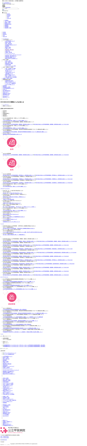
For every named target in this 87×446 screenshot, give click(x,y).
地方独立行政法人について (11, 44)
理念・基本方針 (8, 43)
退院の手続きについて (10, 74)
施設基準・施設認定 (9, 49)
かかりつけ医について (10, 84)
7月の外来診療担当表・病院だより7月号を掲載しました (15, 210)
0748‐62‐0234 (7, 7)
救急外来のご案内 (9, 63)
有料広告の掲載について (10, 57)
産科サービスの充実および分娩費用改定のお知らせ (14, 216)
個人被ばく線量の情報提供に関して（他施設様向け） (14, 234)
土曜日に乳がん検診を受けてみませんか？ (12, 203)
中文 (8, 17)
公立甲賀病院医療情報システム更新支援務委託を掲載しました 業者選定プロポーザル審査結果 (23, 316)
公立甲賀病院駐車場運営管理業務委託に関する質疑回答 (15, 309)
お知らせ (5, 89)
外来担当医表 (8, 64)
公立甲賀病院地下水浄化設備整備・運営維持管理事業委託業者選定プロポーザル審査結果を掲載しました (25, 131)
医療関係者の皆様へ (9, 80)
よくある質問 (6, 414)
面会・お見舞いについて (10, 75)
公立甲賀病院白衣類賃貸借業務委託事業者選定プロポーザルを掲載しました (19, 281)
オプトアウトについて (10, 53)
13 (6, 188)
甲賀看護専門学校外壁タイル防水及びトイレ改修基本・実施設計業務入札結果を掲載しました (23, 331)
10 (3, 188)
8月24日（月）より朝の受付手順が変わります (12, 193)
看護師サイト (6, 422)
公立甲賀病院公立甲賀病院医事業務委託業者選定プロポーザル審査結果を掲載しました (21, 328)
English (8, 13)
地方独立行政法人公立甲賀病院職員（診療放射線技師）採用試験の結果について (39, 252)
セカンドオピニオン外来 (10, 65)
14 (7, 188)
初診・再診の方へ (9, 62)
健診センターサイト (7, 424)
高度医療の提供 (8, 24)
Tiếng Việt (9, 18)
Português (9, 14)
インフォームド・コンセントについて (13, 54)
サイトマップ (6, 95)
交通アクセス (12, 4)
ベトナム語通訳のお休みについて (10, 219)
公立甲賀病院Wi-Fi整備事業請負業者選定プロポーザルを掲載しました (17, 285)
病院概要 (7, 46)
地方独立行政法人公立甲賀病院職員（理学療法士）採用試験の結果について (37, 175)
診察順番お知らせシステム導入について (11, 221)
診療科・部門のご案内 (7, 78)
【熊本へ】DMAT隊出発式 (8, 199)
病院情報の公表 (6, 94)
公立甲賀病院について (10, 41)
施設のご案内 (8, 47)
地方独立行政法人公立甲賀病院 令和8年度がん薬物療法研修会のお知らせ (19, 228)
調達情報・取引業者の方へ (11, 55)
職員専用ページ (6, 96)
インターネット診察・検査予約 (9, 400)
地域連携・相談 (8, 27)
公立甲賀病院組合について (8, 88)
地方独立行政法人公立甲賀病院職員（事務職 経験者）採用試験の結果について (40, 241)
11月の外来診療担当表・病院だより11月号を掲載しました (15, 120)
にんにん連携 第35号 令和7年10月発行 (22, 232)
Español (8, 15)
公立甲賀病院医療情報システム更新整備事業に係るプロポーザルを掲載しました (20, 289)
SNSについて (5, 92)
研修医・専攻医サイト (7, 421)
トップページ (6, 38)
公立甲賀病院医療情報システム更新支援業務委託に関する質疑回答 (17, 324)
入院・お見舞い (8, 21)
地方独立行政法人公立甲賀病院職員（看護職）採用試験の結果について (36, 124)
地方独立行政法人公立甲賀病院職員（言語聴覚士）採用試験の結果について (37, 182)
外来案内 (6, 20)
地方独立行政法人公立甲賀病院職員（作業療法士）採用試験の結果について (37, 178)
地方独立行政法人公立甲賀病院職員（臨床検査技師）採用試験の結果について (38, 263)
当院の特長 (7, 51)
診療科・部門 (7, 22)
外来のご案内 (8, 60)
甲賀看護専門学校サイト (8, 425)
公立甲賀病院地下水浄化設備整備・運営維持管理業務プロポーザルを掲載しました (20, 320)
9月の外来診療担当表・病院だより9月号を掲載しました (15, 186)
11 (6, 277)
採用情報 (6, 26)
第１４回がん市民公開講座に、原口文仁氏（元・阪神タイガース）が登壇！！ (19, 206)
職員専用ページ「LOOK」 (5, 444)
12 (5, 188)
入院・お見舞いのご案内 (10, 68)
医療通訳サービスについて (8, 366)
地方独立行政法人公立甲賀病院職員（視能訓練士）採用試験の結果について (37, 248)
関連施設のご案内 (6, 87)
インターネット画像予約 (10, 83)
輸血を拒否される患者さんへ (11, 58)
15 (8, 188)
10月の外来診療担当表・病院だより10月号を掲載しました (15, 128)
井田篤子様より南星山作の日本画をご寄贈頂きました (14, 196)
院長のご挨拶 (8, 42)
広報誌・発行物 (8, 52)
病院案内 (6, 25)
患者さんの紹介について (10, 82)
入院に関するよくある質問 (11, 77)
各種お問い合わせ (6, 93)
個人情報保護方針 (6, 90)
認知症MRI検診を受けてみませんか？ (11, 214)
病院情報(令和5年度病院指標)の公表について (12, 134)
